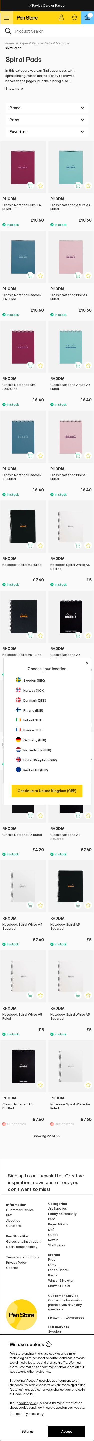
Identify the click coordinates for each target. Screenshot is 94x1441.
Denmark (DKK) (34, 700)
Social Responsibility (21, 1247)
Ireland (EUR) (33, 720)
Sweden (54, 1331)
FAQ (9, 1215)
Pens (52, 1219)
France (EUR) (33, 730)
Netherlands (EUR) (37, 750)
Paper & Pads (29, 43)
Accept (66, 1431)
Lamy (52, 1265)
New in (53, 1240)
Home (9, 43)
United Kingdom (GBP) (40, 760)
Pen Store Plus (17, 1236)
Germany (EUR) (34, 740)
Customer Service (20, 1210)
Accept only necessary (27, 1414)
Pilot (51, 1259)
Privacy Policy (16, 1262)
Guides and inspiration (23, 1241)
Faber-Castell (58, 1270)
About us (13, 1220)
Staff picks (56, 1245)
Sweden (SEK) (34, 680)
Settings (27, 1431)
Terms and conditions (22, 1257)
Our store (13, 1226)
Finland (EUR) (33, 710)
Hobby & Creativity (62, 1214)
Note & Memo (55, 43)
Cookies (12, 1268)
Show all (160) (59, 1286)
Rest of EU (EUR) (35, 770)
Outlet (53, 1235)
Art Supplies (57, 1208)
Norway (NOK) (34, 690)
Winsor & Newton (61, 1280)
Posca (52, 1275)
